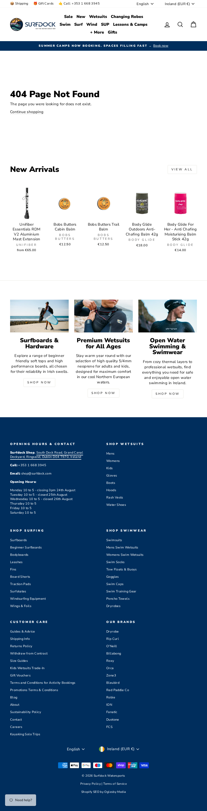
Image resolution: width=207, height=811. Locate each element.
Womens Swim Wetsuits (125, 555)
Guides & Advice (22, 631)
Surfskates (18, 591)
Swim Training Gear (121, 591)
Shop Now (39, 382)
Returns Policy (21, 646)
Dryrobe (112, 631)
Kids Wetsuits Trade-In (27, 668)
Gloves (111, 475)
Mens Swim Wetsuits (122, 547)
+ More (97, 32)
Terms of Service (115, 784)
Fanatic (111, 712)
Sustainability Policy (25, 712)
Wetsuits (98, 16)
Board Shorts (20, 576)
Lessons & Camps (130, 24)
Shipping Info (20, 639)
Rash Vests (114, 497)
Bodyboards (19, 555)
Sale (68, 16)
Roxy (110, 661)
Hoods (111, 490)
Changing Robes (127, 16)
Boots (110, 483)
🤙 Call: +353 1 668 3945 (79, 3)
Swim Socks (115, 562)
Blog (13, 697)
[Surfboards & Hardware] (39, 316)
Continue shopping (26, 111)
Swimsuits (114, 540)
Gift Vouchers (20, 675)
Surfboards (18, 540)
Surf (78, 24)
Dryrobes (113, 606)
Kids (109, 468)
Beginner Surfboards (26, 547)
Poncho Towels (118, 598)
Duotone (112, 719)
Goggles (112, 576)
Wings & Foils (20, 606)
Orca (110, 668)
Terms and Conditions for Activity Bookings (42, 683)
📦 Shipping (19, 3)
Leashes (16, 562)
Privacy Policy (91, 784)
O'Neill (111, 646)
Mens (110, 453)
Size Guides (19, 661)
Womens (113, 461)
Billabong (113, 653)
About (14, 704)
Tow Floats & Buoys (121, 569)
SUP (105, 24)
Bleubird (112, 683)
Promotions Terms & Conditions (34, 690)
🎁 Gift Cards (43, 3)
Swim (65, 24)
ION (109, 704)
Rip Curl (112, 639)
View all (182, 169)
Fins (13, 569)
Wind (91, 24)
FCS (109, 727)
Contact (16, 719)
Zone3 (111, 675)
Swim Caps (114, 584)
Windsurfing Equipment (28, 598)
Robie (110, 697)
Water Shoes (116, 505)
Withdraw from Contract (28, 653)
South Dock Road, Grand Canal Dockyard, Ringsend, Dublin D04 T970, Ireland (46, 454)
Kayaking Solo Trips (25, 734)
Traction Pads (20, 584)
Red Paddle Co (117, 690)
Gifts (112, 32)
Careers (16, 727)
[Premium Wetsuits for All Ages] (103, 316)
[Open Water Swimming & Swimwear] (167, 316)
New (80, 16)
